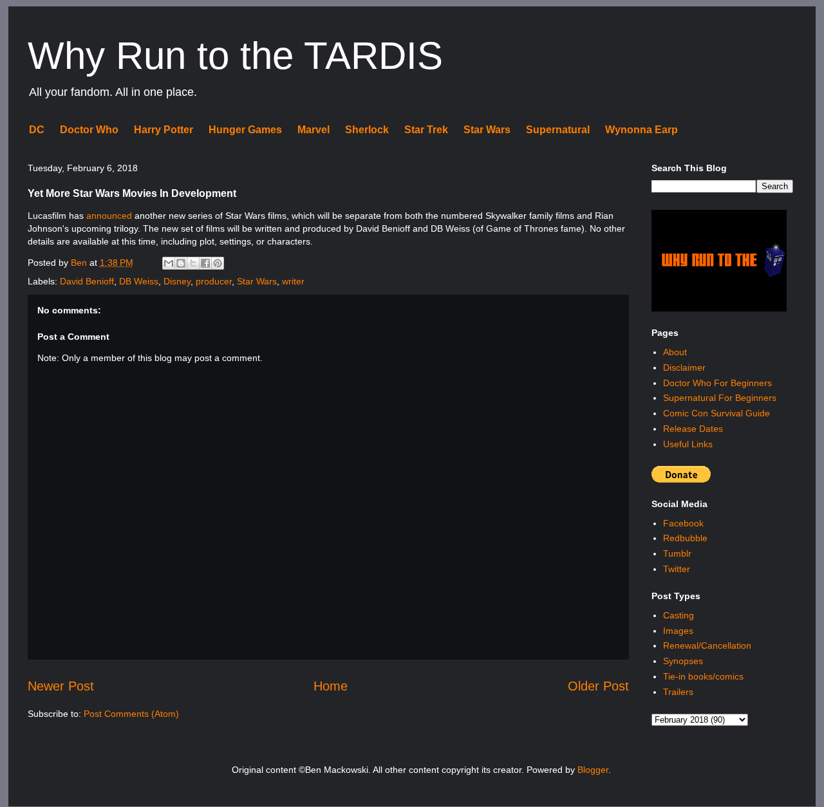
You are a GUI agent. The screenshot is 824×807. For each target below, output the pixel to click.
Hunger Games (245, 129)
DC (36, 129)
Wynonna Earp (641, 129)
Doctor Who (89, 129)
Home (331, 686)
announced (109, 215)
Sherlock (367, 129)
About (675, 352)
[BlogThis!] (180, 263)
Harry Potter (163, 129)
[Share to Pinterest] (217, 263)
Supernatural (558, 129)
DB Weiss (138, 281)
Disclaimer (684, 367)
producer (214, 281)
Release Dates (693, 428)
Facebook (683, 523)
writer (293, 281)
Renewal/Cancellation (707, 645)
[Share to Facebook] (205, 263)
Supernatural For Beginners (719, 398)
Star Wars (487, 129)
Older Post (598, 686)
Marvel (313, 129)
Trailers (678, 692)
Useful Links (688, 444)
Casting (678, 615)
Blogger (592, 770)
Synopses (683, 661)
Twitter (676, 569)
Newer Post (61, 686)
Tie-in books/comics (703, 676)
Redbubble (685, 538)
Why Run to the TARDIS (235, 55)
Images (678, 631)
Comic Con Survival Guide (716, 413)
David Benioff (87, 281)
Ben (80, 262)
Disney (177, 281)
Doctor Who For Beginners (717, 383)
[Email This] (168, 263)
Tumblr (677, 553)
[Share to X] (193, 263)
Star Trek (426, 129)
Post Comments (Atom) (131, 714)
